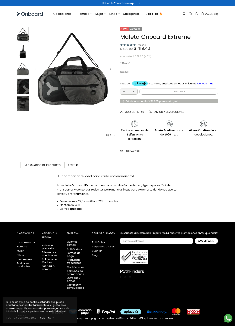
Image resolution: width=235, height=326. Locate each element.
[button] (128, 45)
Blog (95, 255)
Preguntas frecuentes (74, 261)
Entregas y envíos (73, 279)
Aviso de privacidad (48, 247)
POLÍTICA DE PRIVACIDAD (21, 317)
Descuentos (24, 259)
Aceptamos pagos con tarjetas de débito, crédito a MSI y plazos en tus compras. (124, 318)
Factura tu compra (48, 267)
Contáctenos (75, 267)
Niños (20, 255)
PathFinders (74, 249)
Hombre (22, 246)
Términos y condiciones (49, 254)
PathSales (98, 242)
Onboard (25, 13)
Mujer (20, 250)
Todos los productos (23, 265)
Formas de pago (74, 254)
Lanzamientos (26, 242)
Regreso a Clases (103, 246)
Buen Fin (97, 250)
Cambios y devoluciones (75, 286)
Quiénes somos (72, 243)
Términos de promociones (75, 272)
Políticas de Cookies (49, 261)
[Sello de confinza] (134, 257)
